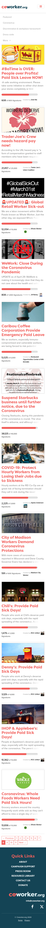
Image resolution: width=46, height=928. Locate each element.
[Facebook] (32, 907)
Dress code (8, 34)
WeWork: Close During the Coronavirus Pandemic (22, 268)
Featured (7, 17)
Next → (22, 842)
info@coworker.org (35, 900)
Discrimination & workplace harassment (22, 28)
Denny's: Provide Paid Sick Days (22, 669)
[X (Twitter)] (41, 907)
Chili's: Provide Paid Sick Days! (20, 608)
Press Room (23, 871)
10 (11, 842)
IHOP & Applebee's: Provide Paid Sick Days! (20, 733)
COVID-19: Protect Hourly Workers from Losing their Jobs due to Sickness (22, 474)
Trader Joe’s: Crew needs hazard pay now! (19, 141)
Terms (20, 920)
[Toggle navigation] (40, 6)
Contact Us (23, 880)
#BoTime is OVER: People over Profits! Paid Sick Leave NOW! (22, 73)
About (23, 861)
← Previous (8, 838)
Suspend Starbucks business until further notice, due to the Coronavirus (21, 404)
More (6, 40)
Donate (23, 885)
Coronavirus (8, 23)
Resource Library (23, 875)
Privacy (27, 920)
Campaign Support (23, 866)
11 (15, 842)
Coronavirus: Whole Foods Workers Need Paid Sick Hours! (21, 798)
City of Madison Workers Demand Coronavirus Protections (18, 544)
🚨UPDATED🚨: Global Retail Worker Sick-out (23, 204)
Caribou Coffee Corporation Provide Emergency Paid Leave (23, 330)
